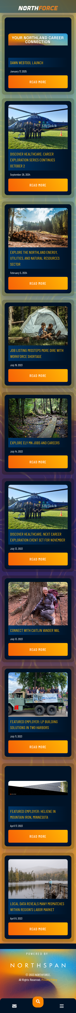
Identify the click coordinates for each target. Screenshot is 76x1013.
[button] (38, 81)
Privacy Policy (49, 980)
